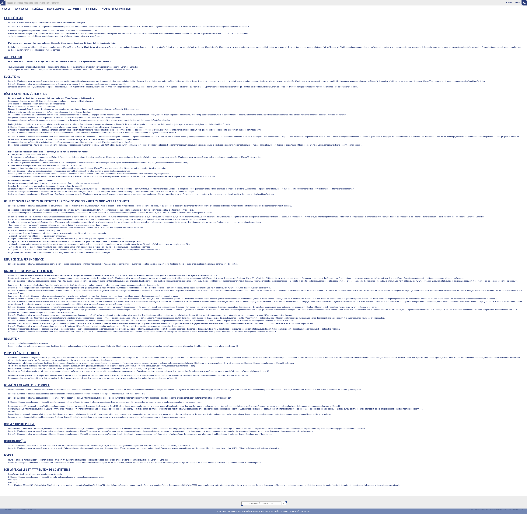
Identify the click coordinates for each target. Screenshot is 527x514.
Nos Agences (21, 8)
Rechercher (91, 8)
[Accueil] (2, 3)
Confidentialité (294, 511)
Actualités (74, 8)
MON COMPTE (513, 2)
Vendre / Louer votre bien (116, 8)
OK (284, 503)
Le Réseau (37, 8)
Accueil (6, 8)
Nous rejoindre (55, 8)
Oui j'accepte (305, 511)
